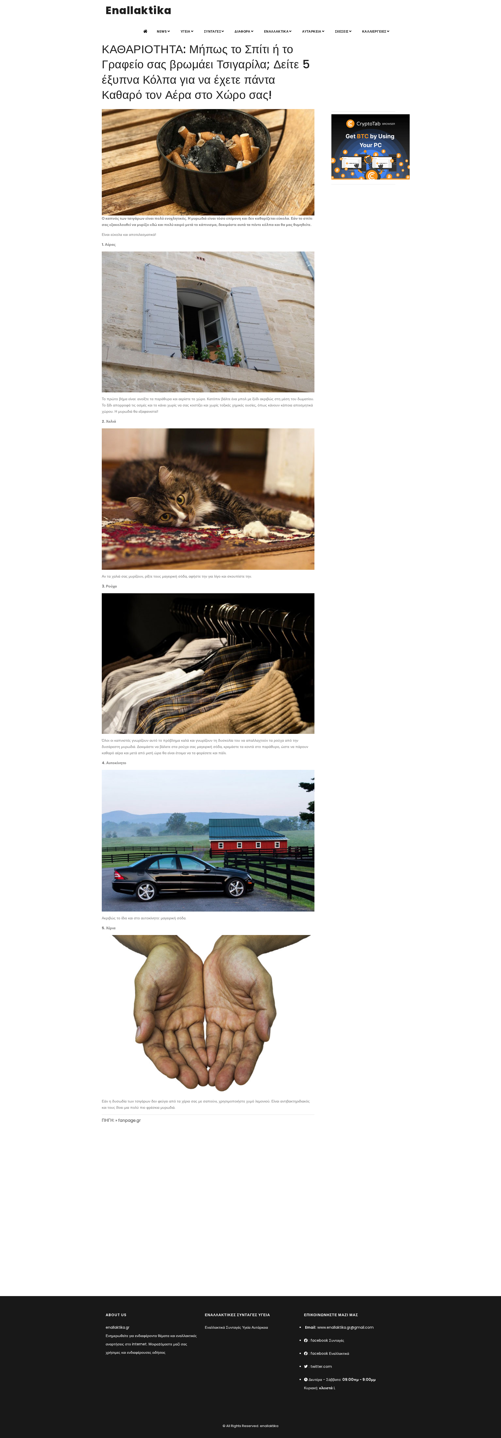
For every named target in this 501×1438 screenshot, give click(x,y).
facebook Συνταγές (327, 1340)
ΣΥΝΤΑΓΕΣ (212, 31)
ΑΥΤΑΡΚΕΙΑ (311, 31)
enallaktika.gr (117, 1327)
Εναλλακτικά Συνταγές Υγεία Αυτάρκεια (236, 1327)
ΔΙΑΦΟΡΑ (242, 31)
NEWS (162, 31)
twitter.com (321, 1366)
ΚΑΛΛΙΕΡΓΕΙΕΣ (374, 31)
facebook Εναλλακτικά (330, 1353)
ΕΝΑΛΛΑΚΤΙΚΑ (276, 31)
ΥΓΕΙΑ (185, 31)
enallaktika (268, 1425)
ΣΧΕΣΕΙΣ (342, 31)
